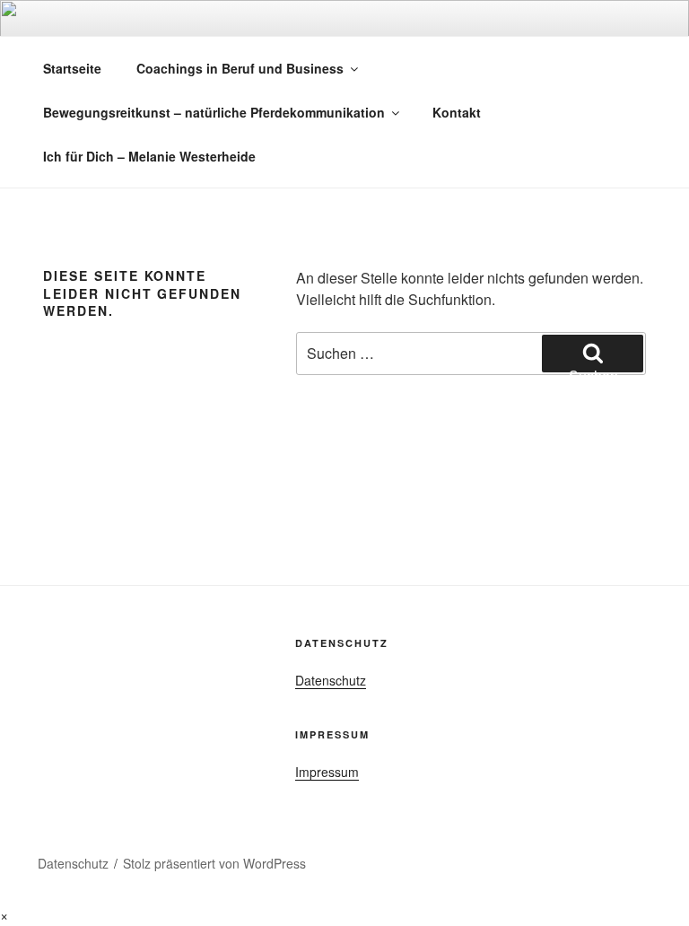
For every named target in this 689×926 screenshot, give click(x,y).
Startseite (72, 68)
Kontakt (456, 112)
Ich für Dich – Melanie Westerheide (149, 156)
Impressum (327, 772)
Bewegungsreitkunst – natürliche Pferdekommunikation (214, 112)
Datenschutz (330, 680)
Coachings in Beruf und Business (240, 68)
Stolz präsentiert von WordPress (214, 863)
